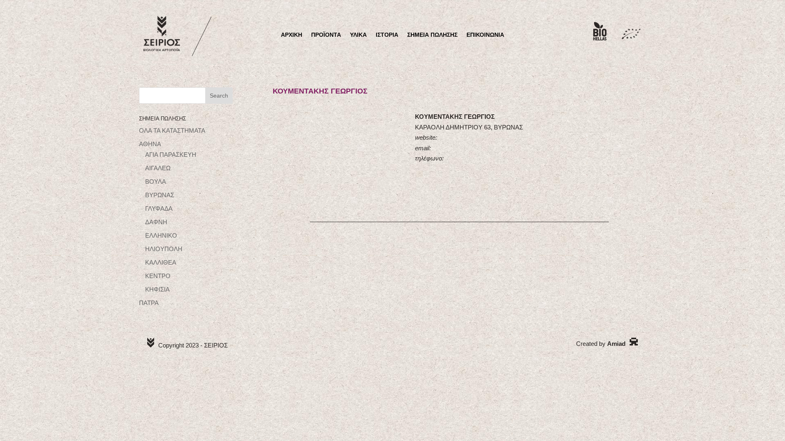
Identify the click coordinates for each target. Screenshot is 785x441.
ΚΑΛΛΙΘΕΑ (160, 262)
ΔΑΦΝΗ (156, 221)
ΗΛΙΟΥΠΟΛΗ (163, 248)
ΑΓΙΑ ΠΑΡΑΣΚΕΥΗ (170, 154)
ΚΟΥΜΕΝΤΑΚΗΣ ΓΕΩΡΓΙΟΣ (320, 91)
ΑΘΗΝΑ (150, 143)
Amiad (616, 343)
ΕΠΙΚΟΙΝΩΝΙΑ (485, 35)
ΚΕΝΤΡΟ (157, 275)
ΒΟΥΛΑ (155, 181)
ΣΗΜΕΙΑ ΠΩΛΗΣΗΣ (432, 35)
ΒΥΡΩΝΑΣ (159, 195)
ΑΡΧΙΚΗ (291, 35)
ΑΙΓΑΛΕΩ (157, 168)
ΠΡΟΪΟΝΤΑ (326, 35)
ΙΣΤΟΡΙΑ (387, 35)
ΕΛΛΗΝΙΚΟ (161, 235)
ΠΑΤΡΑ (149, 302)
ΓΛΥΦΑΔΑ (159, 208)
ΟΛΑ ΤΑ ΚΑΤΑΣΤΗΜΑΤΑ (172, 130)
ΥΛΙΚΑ (358, 35)
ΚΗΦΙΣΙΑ (157, 289)
